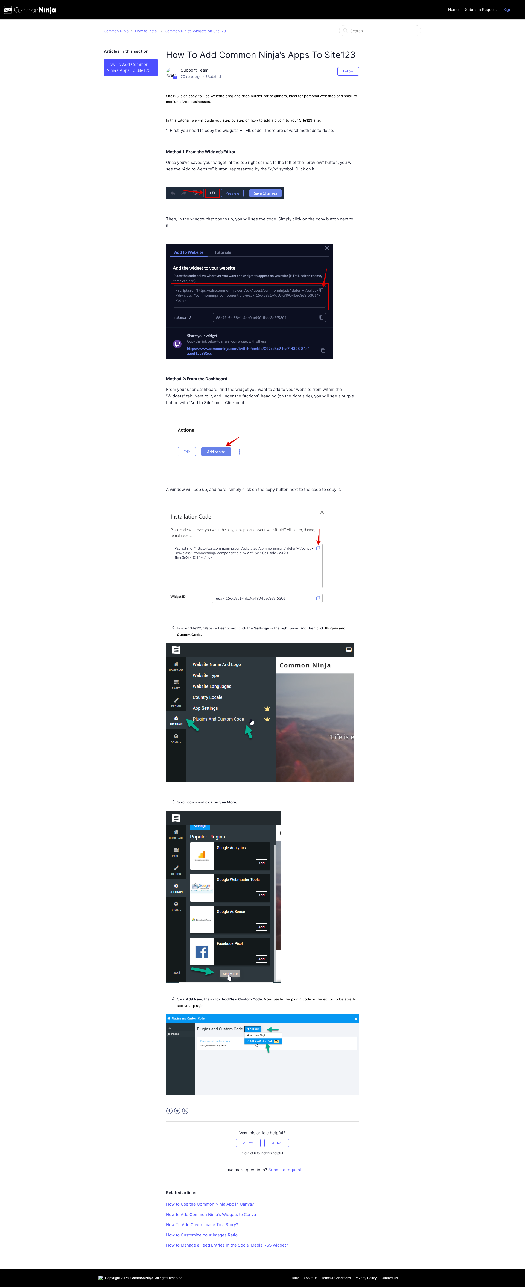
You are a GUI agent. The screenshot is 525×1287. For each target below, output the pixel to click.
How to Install (146, 31)
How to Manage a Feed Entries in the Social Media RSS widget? (227, 1245)
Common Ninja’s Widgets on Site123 (195, 31)
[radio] (248, 1143)
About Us (310, 1278)
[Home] (30, 11)
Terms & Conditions (336, 1278)
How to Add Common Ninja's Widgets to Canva (211, 1214)
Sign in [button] (509, 9)
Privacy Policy (366, 1278)
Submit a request (284, 1169)
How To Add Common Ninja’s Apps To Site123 (128, 67)
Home (453, 9)
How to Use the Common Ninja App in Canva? (210, 1204)
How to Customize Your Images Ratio (202, 1235)
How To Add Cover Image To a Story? (202, 1224)
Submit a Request (481, 9)
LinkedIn (185, 1111)
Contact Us (389, 1278)
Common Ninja (116, 31)
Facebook (169, 1111)
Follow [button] (348, 71)
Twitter (177, 1111)
